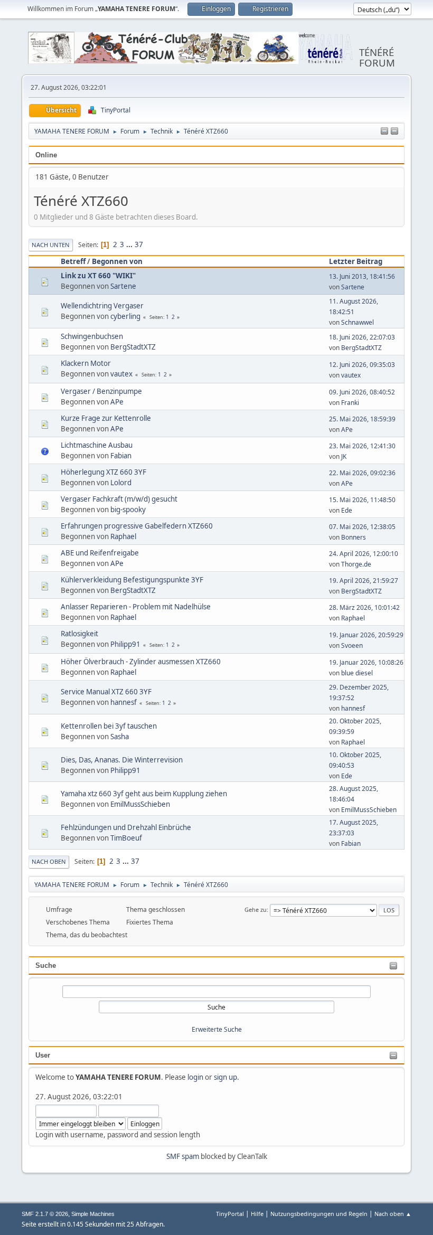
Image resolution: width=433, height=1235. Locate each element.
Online (46, 155)
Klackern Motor (86, 363)
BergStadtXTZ (133, 347)
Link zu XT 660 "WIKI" (98, 275)
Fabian (120, 455)
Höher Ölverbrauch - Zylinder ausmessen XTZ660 (141, 661)
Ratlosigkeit (79, 633)
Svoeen (352, 645)
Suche (45, 965)
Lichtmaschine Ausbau (97, 445)
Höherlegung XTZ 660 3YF (103, 472)
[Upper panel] (394, 131)
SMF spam (182, 1156)
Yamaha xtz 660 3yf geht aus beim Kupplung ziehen (144, 793)
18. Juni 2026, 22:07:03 (362, 337)
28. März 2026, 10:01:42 (364, 607)
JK (343, 456)
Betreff (73, 261)
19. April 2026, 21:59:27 (363, 580)
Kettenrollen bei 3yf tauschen (109, 726)
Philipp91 (125, 644)
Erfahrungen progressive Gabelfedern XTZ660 (137, 526)
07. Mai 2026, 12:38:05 (362, 526)
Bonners (353, 537)
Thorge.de (356, 564)
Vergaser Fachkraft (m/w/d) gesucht (119, 499)
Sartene (123, 286)
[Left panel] (384, 131)
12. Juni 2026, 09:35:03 (362, 364)
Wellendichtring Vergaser (102, 305)
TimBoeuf (126, 838)
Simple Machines (93, 1214)
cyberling (125, 316)
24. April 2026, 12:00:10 (363, 553)
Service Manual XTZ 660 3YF (106, 691)
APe (117, 402)
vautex (121, 374)
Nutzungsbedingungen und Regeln (319, 1214)
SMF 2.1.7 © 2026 (45, 1214)
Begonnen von (117, 261)
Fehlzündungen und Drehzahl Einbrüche (126, 827)
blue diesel (357, 672)
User (42, 1055)
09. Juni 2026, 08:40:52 (362, 392)
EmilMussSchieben (140, 804)
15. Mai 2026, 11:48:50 (362, 499)
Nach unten (51, 245)
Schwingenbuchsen (92, 336)
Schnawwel (357, 322)
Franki (350, 402)
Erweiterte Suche (217, 1029)
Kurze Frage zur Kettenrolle (106, 418)
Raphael (123, 536)
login (195, 1077)
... (130, 244)
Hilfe (257, 1214)
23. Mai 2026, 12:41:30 (362, 445)
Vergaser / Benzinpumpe (101, 391)
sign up (225, 1077)
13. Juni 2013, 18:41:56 (362, 276)
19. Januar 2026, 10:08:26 (366, 662)
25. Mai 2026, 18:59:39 (362, 418)
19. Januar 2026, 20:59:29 (366, 634)
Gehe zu (255, 909)
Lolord (120, 482)
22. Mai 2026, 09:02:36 (362, 472)
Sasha (119, 736)
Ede (346, 510)
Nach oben (49, 861)
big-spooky (128, 509)
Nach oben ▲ (392, 1214)
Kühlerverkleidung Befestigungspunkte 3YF (132, 579)
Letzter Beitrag (355, 261)
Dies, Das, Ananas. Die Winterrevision (122, 760)
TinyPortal (230, 1214)
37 (139, 244)
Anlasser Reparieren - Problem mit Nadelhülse (136, 606)
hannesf (123, 702)
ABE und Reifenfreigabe (100, 553)
